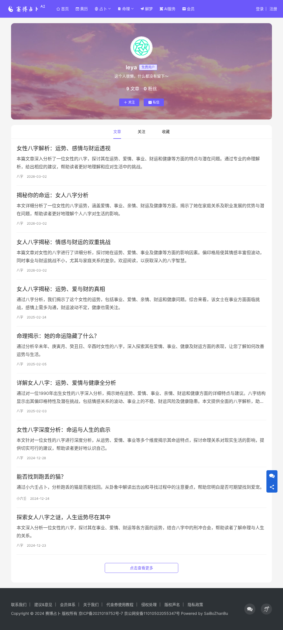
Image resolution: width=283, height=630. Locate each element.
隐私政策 (195, 604)
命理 (126, 8)
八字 (20, 176)
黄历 (84, 8)
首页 (65, 8)
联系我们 (19, 604)
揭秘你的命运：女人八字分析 (52, 195)
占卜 (103, 8)
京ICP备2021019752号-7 (100, 613)
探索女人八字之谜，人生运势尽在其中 (64, 517)
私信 (156, 102)
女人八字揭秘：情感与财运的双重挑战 (64, 242)
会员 (191, 8)
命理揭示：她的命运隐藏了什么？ (58, 336)
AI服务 (169, 8)
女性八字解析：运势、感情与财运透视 (64, 148)
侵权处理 (149, 604)
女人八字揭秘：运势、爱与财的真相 (61, 289)
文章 (117, 131)
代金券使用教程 (119, 604)
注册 (273, 8)
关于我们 (91, 604)
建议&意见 (43, 604)
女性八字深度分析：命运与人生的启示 (64, 430)
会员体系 (67, 604)
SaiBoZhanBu (216, 613)
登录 (260, 8)
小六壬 (22, 498)
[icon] (249, 609)
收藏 (166, 131)
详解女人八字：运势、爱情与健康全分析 (66, 383)
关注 (131, 102)
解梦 (149, 8)
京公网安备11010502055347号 (152, 613)
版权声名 (172, 604)
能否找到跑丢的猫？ (41, 477)
